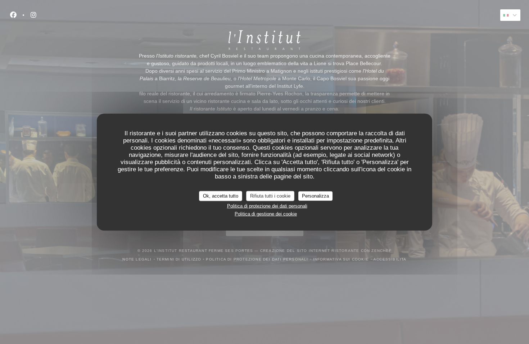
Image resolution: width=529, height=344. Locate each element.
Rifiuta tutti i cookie (270, 196)
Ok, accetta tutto (220, 196)
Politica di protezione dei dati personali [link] (267, 205)
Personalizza (315, 196)
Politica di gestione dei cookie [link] (266, 214)
